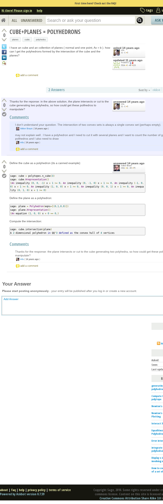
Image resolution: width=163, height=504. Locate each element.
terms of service (60, 490)
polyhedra (41, 39)
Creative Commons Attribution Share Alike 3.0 (130, 498)
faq (13, 490)
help (39, 10)
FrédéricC (125, 63)
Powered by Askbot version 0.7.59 (22, 494)
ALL (14, 20)
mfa (122, 50)
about (4, 490)
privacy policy (37, 490)
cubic (27, 39)
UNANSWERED (31, 20)
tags (149, 10)
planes (15, 39)
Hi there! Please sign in (17, 10)
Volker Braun (26, 128)
